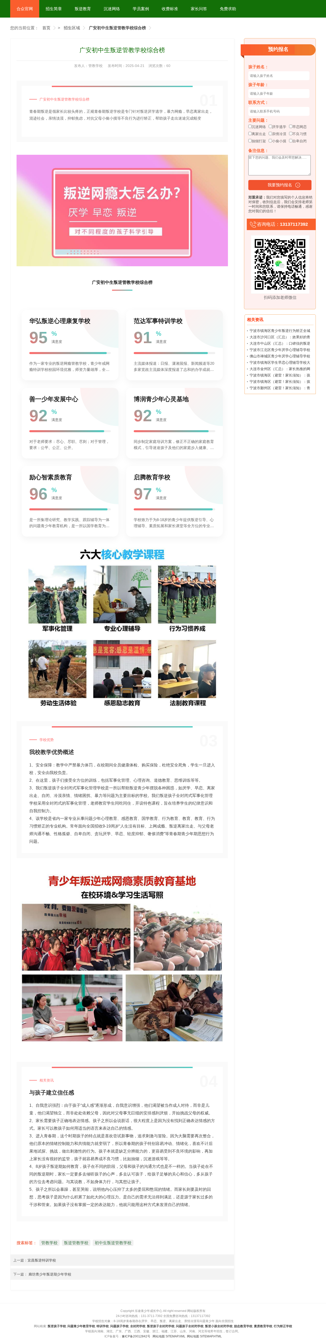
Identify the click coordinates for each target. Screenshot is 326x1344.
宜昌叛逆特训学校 (42, 1260)
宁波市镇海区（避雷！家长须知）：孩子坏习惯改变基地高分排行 (280, 376)
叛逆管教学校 (76, 1243)
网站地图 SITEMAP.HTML (204, 1336)
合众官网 (25, 9)
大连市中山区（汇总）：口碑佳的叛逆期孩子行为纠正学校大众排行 (280, 344)
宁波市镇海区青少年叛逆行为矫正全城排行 (280, 332)
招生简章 (54, 9)
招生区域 (72, 28)
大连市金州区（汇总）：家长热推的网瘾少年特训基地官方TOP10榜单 (280, 370)
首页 (46, 28)
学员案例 (141, 9)
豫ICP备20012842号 (136, 1336)
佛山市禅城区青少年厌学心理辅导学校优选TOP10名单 (280, 357)
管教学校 (96, 66)
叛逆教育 (83, 9)
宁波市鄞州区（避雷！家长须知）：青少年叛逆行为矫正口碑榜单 (280, 389)
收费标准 (170, 9)
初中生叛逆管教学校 (113, 1243)
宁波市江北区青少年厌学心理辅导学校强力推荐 (280, 351)
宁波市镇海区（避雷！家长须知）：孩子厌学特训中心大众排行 (280, 383)
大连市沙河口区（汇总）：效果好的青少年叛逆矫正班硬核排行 (280, 338)
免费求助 (228, 9)
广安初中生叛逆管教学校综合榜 (117, 28)
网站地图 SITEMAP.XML (169, 1336)
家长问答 (199, 9)
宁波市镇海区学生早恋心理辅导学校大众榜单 (280, 363)
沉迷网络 (112, 9)
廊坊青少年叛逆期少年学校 (49, 1274)
